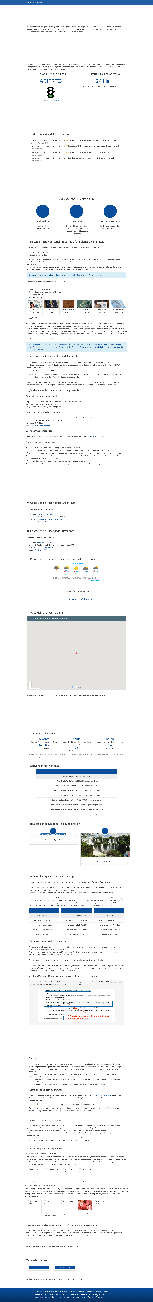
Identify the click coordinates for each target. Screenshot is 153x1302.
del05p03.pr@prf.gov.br (43, 547)
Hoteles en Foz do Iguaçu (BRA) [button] (53, 840)
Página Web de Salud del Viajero (39, 425)
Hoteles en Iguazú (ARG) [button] (104, 862)
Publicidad (98, 1291)
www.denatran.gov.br (95, 436)
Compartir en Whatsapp (80, 599)
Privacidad (81, 1291)
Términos (72, 1291)
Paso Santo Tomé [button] (65, 1268)
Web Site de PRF (40, 550)
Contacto (89, 1291)
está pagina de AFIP (104, 1095)
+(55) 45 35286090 (45, 542)
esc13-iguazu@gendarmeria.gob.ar (48, 519)
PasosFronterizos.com (34, 2)
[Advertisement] (76, 48)
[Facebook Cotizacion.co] (114, 1291)
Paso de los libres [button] (39, 1268)
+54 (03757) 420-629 (45, 514)
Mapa (64, 420)
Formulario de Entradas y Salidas (90, 275)
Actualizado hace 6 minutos (51, 100)
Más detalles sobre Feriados (36, 1238)
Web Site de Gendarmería (47, 522)
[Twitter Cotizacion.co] (111, 1291)
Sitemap (106, 1291)
